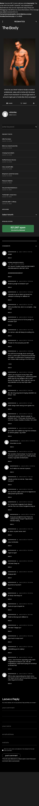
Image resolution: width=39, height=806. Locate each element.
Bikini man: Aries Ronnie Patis (9, 146)
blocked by (18, 228)
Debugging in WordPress (7, 10)
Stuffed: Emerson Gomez (9, 160)
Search (35, 126)
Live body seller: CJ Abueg (9, 201)
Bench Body (23, 90)
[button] (3, 21)
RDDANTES (19, 21)
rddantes (13, 112)
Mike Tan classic (6, 139)
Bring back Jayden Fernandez (10, 174)
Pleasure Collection (7, 181)
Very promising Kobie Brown (9, 188)
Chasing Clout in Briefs (8, 153)
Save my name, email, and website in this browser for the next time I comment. (19, 749)
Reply (10, 258)
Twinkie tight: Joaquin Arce (9, 195)
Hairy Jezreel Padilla (7, 167)
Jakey (15, 92)
